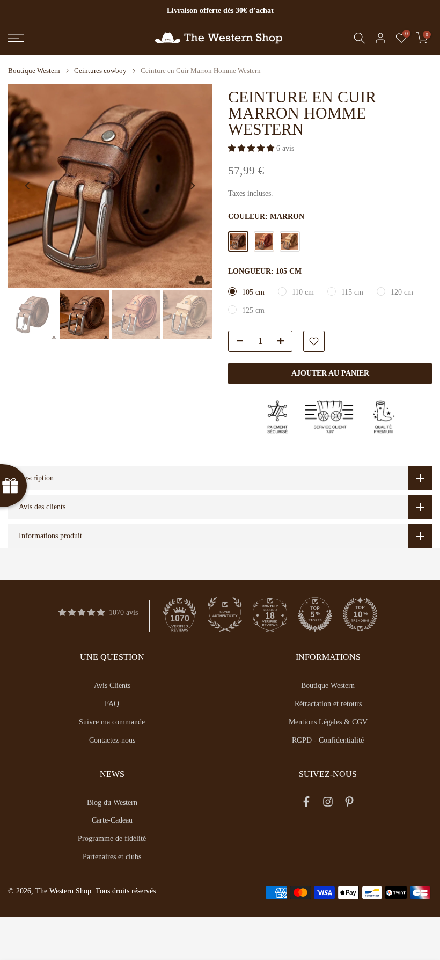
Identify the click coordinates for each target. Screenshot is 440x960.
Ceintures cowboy (100, 70)
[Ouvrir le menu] (73, 38)
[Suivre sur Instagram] (327, 804)
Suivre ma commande (112, 722)
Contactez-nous (112, 740)
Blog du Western (112, 802)
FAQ (112, 704)
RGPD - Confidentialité (328, 740)
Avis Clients (112, 685)
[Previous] (28, 185)
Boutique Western (34, 70)
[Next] (192, 185)
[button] (252, 148)
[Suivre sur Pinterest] (349, 804)
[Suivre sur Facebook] (306, 804)
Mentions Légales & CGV (328, 722)
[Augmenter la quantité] (284, 342)
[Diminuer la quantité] (237, 342)
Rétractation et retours (328, 704)
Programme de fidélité (112, 838)
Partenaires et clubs (112, 857)
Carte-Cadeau (112, 820)
